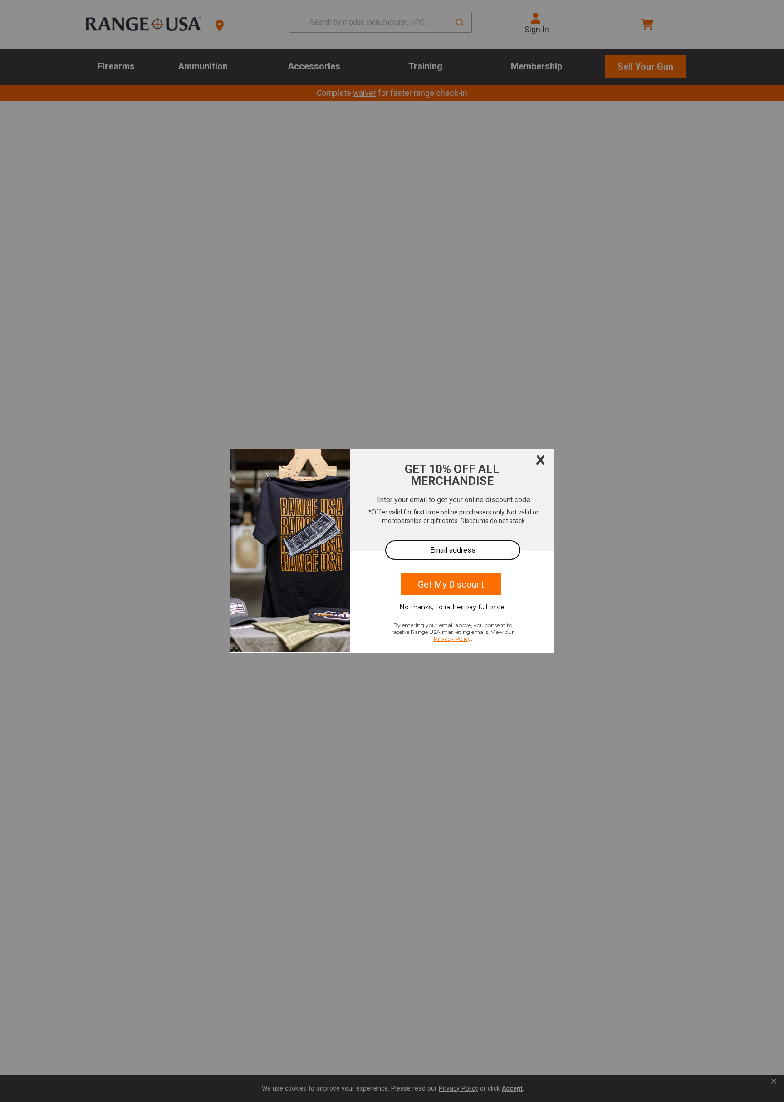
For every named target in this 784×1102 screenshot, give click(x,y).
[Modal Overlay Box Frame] (392, 551)
